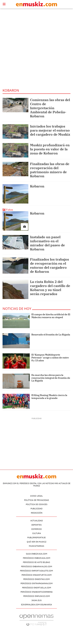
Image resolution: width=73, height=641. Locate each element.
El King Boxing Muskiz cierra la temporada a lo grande (49, 397)
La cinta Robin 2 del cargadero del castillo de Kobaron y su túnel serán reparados (50, 287)
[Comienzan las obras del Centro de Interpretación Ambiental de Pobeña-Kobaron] (15, 105)
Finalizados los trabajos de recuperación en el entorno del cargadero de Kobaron (49, 265)
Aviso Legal (36, 496)
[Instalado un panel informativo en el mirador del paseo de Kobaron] (15, 242)
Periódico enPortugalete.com (36, 570)
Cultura (36, 533)
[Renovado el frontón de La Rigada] (16, 340)
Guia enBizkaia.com (36, 553)
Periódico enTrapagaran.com (37, 583)
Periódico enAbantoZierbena (37, 592)
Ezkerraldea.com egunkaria (36, 604)
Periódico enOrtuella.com (36, 587)
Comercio (36, 529)
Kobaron (37, 186)
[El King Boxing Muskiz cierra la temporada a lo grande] (16, 401)
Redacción (36, 512)
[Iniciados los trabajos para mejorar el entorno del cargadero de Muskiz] (15, 131)
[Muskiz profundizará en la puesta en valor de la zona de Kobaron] (15, 150)
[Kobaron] (15, 194)
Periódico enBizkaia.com (36, 558)
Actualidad (36, 520)
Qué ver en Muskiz (36, 541)
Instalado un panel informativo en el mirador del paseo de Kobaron (47, 243)
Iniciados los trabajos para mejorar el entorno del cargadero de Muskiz (50, 130)
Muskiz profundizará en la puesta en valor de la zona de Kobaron (50, 149)
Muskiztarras (36, 546)
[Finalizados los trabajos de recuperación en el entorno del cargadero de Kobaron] (15, 265)
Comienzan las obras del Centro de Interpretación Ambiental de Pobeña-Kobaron (50, 108)
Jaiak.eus (36, 600)
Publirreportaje (36, 537)
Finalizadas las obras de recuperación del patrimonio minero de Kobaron (49, 170)
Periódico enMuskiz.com (36, 596)
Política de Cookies (36, 504)
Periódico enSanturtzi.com (37, 575)
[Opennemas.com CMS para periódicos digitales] (36, 620)
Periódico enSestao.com (36, 579)
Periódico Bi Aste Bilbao (36, 562)
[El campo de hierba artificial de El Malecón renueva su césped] (16, 320)
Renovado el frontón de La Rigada (50, 334)
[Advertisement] (36, 48)
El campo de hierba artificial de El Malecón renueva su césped (50, 316)
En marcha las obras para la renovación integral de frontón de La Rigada (50, 377)
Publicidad (36, 508)
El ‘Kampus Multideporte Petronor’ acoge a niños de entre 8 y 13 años (50, 357)
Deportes (36, 525)
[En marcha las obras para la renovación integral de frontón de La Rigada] (16, 381)
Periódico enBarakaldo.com (36, 566)
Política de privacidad (36, 500)
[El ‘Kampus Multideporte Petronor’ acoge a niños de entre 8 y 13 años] (16, 360)
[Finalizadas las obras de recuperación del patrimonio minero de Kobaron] (15, 169)
